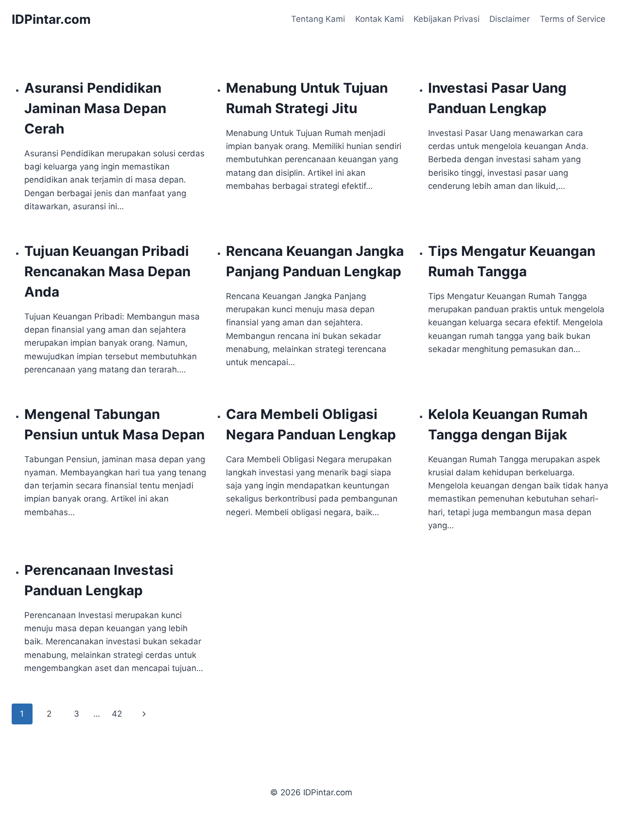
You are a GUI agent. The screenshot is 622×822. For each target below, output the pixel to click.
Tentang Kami (318, 19)
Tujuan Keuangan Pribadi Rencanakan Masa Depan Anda (107, 271)
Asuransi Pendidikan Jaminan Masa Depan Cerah (95, 108)
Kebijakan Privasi (447, 19)
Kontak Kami (379, 19)
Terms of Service (572, 19)
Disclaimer (509, 19)
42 (117, 714)
